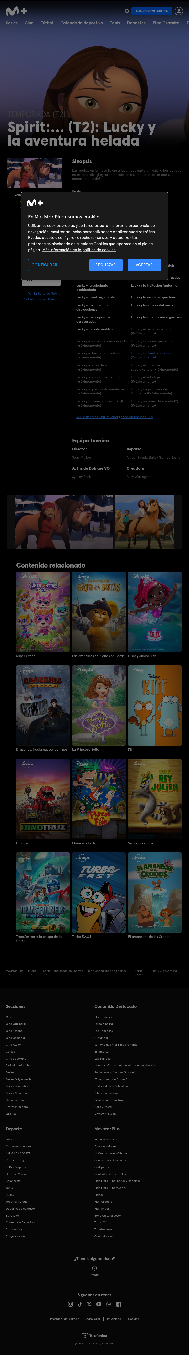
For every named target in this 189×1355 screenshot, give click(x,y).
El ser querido (103, 1017)
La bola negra (103, 1024)
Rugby (10, 1195)
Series (12, 22)
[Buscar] (127, 11)
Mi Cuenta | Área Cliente (110, 1153)
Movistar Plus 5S (105, 1114)
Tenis (115, 22)
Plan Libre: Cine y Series (110, 1188)
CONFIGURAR (44, 265)
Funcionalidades (105, 1146)
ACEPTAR (144, 265)
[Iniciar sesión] (179, 11)
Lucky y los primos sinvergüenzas (156, 317)
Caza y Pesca (103, 1107)
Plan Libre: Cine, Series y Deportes (117, 1181)
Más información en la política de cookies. (79, 249)
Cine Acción (14, 1044)
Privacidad (114, 1319)
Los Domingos (103, 1031)
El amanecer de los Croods (149, 937)
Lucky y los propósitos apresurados (93, 319)
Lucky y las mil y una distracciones (92, 307)
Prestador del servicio (64, 1319)
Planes (98, 1195)
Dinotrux (23, 843)
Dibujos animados (106, 1093)
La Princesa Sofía (85, 749)
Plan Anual (101, 1208)
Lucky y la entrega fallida (95, 297)
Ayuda (95, 1274)
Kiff (131, 749)
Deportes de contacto (20, 1208)
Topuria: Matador (17, 1201)
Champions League (19, 1146)
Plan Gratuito (166, 22)
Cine (29, 22)
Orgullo (11, 1114)
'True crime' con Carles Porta (113, 1079)
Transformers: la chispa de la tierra (39, 939)
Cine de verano (16, 1058)
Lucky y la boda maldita (94, 329)
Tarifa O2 (100, 1222)
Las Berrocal (102, 1058)
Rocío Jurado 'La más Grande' (114, 1072)
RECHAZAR (105, 265)
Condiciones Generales (110, 1160)
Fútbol (46, 22)
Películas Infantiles (18, 1065)
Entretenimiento (17, 1107)
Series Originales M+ (19, 1079)
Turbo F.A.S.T (81, 937)
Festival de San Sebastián (111, 1086)
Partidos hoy (14, 1229)
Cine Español (14, 1031)
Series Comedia (16, 1093)
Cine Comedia (15, 1038)
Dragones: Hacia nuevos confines (41, 749)
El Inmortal (101, 1051)
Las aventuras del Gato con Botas (98, 656)
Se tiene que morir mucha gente (116, 1044)
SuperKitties (25, 656)
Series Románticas (18, 1086)
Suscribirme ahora (152, 11)
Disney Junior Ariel (143, 656)
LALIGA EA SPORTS (18, 1153)
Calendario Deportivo (20, 1222)
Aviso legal (93, 1319)
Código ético (102, 1167)
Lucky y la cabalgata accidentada (92, 287)
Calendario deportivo (81, 22)
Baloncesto (13, 1181)
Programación (15, 1236)
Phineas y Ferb (83, 843)
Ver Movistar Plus (105, 1139)
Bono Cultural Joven (108, 1215)
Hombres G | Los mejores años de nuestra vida (125, 1065)
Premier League (16, 1160)
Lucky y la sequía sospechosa (153, 297)
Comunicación (104, 1236)
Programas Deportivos (109, 1100)
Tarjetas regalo (104, 1229)
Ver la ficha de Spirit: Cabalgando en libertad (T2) (114, 417)
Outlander (101, 1038)
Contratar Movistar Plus (110, 1174)
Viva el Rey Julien (141, 843)
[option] (65, 522)
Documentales (15, 1100)
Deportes (136, 22)
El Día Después (16, 1167)
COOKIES (133, 1319)
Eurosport (12, 1215)
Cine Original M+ (17, 1024)
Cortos (10, 1051)
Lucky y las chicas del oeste (152, 305)
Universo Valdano (17, 1174)
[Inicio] (18, 11)
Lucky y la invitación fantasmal (154, 285)
